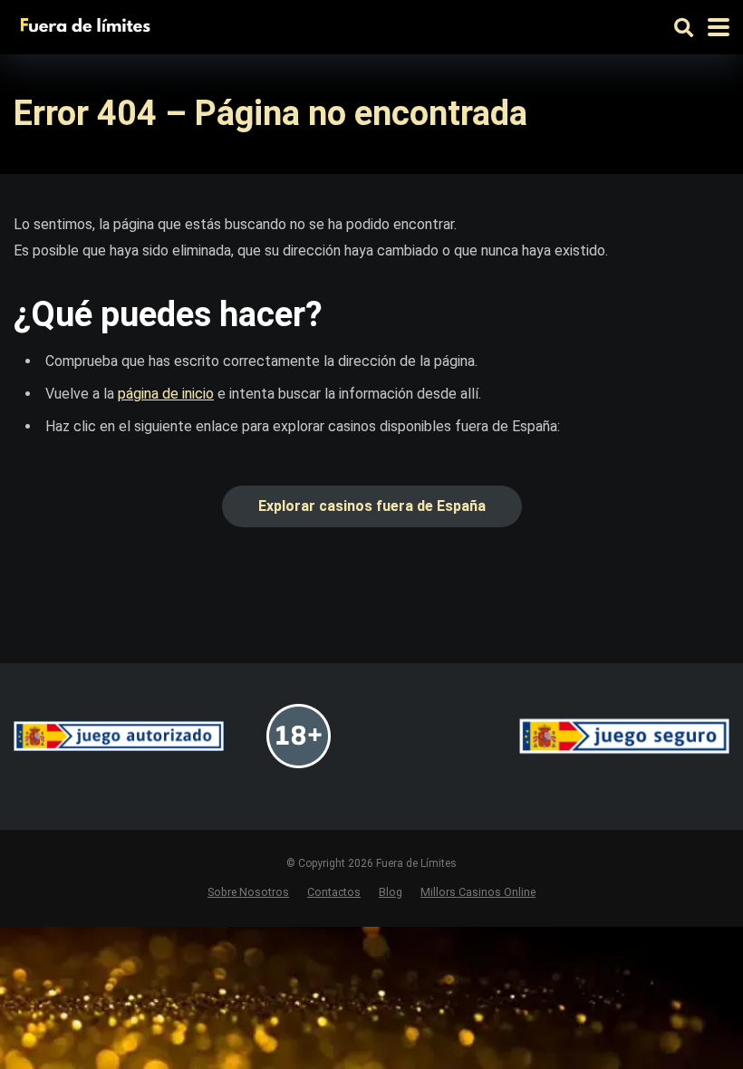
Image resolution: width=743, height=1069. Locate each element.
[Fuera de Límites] (89, 25)
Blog (390, 892)
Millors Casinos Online (478, 892)
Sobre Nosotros (248, 892)
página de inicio (166, 393)
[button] (372, 506)
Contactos (334, 892)
